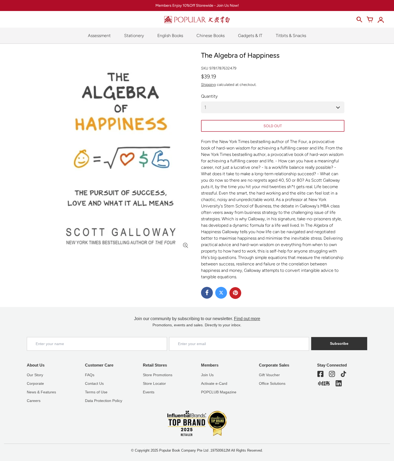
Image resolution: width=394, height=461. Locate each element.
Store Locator (154, 383)
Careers (33, 400)
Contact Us (94, 383)
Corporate (35, 383)
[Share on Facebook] (207, 293)
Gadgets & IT (250, 35)
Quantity (209, 96)
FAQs (89, 375)
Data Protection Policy (103, 400)
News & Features (41, 392)
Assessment (99, 35)
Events (148, 392)
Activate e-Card (214, 383)
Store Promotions (157, 375)
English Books (170, 35)
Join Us (207, 375)
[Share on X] (221, 293)
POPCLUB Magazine (218, 392)
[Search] (359, 19)
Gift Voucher (269, 375)
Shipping (208, 84)
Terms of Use (96, 392)
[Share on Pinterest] (235, 293)
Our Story (35, 375)
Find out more (247, 318)
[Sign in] (380, 19)
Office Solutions (272, 383)
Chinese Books (210, 35)
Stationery (134, 35)
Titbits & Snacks (291, 35)
